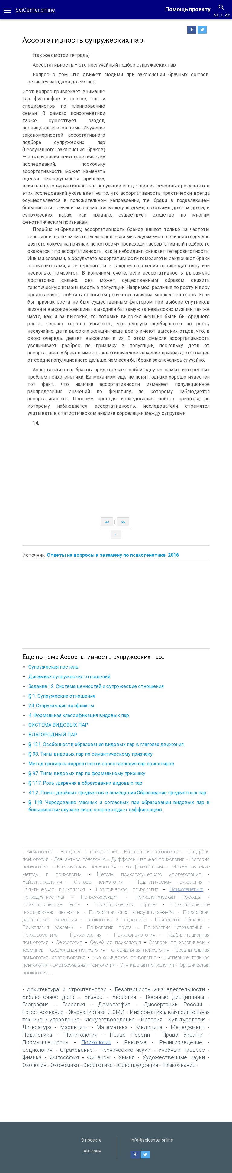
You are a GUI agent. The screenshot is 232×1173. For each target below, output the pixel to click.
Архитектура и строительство (67, 989)
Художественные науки (174, 1057)
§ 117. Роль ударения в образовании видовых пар (85, 783)
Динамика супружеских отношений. (69, 676)
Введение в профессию (89, 852)
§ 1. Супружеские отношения (61, 696)
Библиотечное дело (48, 997)
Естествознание (42, 1012)
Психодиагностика (43, 897)
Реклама (135, 1042)
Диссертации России (173, 1004)
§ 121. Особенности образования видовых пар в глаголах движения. (106, 744)
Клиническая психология (86, 867)
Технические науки (126, 1050)
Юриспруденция (137, 1065)
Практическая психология (127, 889)
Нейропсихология (42, 882)
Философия (64, 1057)
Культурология (187, 1019)
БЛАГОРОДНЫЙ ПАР (52, 735)
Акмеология (40, 852)
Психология (96, 1042)
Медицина (149, 1027)
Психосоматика (40, 935)
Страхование (76, 1050)
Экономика (64, 1065)
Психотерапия (86, 935)
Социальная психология (77, 950)
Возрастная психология (151, 852)
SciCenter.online (35, 10)
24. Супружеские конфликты (61, 706)
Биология (124, 997)
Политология (80, 1034)
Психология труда (109, 927)
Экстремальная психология (84, 965)
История (151, 1019)
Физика (31, 1057)
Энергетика (98, 1065)
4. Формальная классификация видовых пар (78, 715)
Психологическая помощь (167, 897)
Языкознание (178, 1065)
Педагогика (37, 1034)
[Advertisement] (159, 133)
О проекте (91, 1140)
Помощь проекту (188, 9)
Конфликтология (144, 867)
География (35, 1004)
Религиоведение (180, 1042)
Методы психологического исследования (149, 874)
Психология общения (180, 920)
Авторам (93, 1151)
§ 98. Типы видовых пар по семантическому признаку (90, 754)
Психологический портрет (125, 904)
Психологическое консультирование (131, 912)
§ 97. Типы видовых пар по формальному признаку (86, 773)
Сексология (69, 942)
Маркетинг (74, 1027)
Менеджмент (188, 1027)
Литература (37, 1027)
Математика (111, 1027)
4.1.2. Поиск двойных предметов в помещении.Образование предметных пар (117, 793)
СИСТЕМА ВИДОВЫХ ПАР (58, 725)
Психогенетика (186, 889)
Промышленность (45, 1042)
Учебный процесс (181, 1050)
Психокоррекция (99, 897)
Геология (73, 1004)
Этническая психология (147, 965)
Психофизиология (134, 935)
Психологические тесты (51, 904)
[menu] (7, 9)
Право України (182, 1034)
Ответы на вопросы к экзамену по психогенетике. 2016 (113, 555)
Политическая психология (53, 889)
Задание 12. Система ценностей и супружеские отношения (96, 686)
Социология (37, 1050)
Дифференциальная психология (148, 859)
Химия (126, 1057)
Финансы (98, 1057)
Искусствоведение (110, 1019)
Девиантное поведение (80, 859)
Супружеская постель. (53, 667)
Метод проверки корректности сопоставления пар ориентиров (101, 764)
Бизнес (93, 997)
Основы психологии (98, 882)
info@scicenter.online (152, 1140)
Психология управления (173, 927)
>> (227, 15)
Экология (34, 1065)
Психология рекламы (48, 927)
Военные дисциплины (175, 997)
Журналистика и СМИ (96, 1012)
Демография (114, 1004)
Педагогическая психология (169, 882)
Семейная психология (115, 942)
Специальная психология (140, 950)
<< (216, 15)
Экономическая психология (124, 957)
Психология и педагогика (116, 920)
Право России (130, 1034)
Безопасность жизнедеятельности (160, 989)
